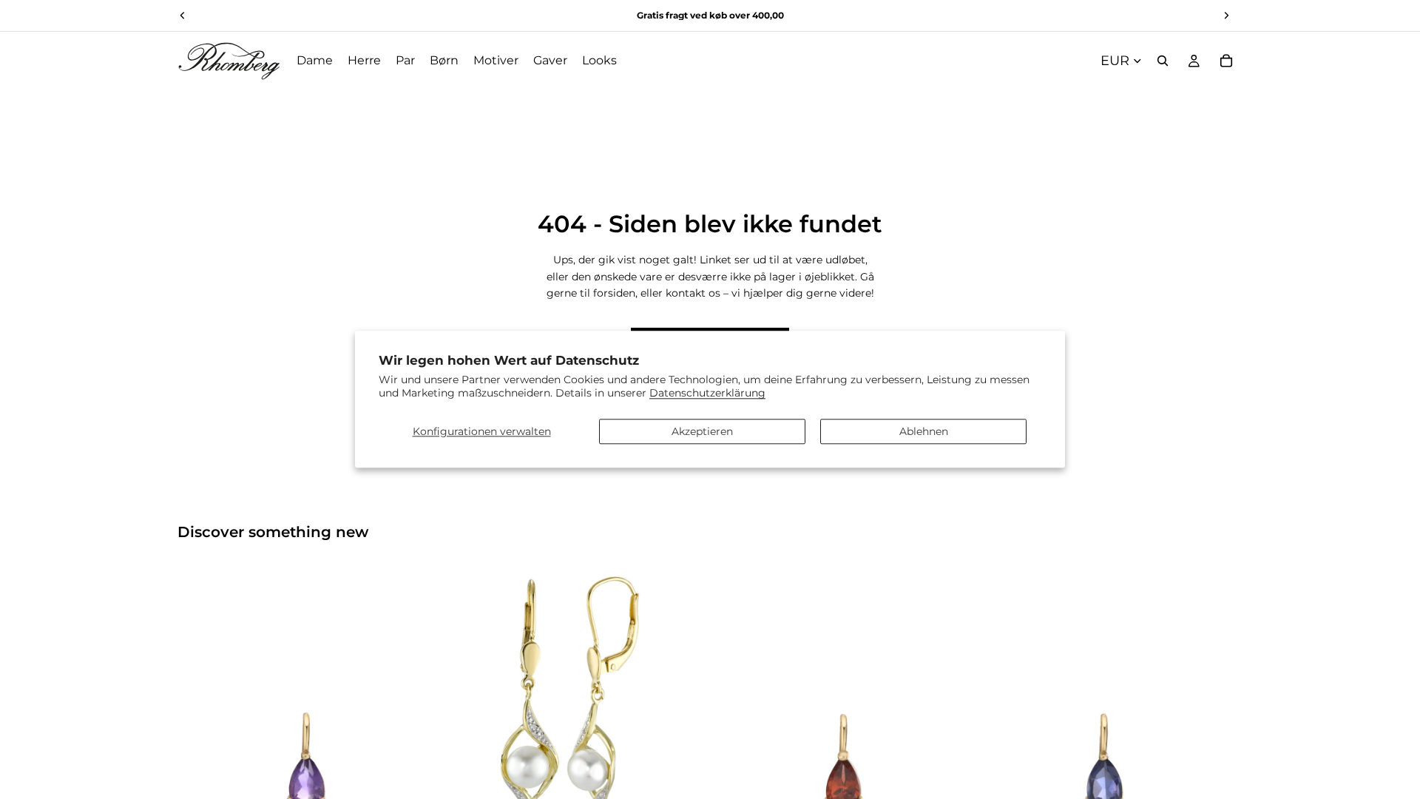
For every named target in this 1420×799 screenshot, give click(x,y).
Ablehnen (923, 431)
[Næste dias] (415, 696)
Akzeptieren (702, 431)
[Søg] (1162, 60)
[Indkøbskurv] (1226, 60)
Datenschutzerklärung (707, 393)
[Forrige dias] (200, 696)
